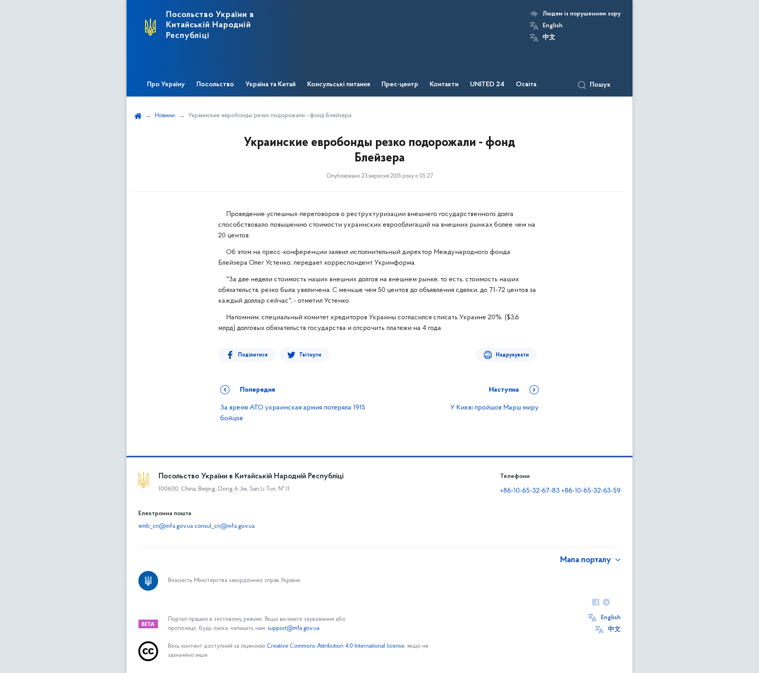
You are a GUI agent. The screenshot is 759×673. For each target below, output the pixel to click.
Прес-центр (399, 84)
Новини (165, 115)
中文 (549, 37)
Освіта (526, 84)
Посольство (215, 84)
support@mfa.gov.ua (293, 628)
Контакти (444, 84)
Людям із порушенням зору (582, 14)
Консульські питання (338, 84)
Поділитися (253, 355)
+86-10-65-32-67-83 (530, 491)
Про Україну (166, 84)
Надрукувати (512, 355)
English (553, 26)
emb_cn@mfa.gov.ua (165, 526)
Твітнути (310, 355)
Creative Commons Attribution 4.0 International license (335, 646)
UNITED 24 (487, 84)
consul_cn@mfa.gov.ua (224, 526)
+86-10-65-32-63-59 (591, 491)
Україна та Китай (270, 84)
